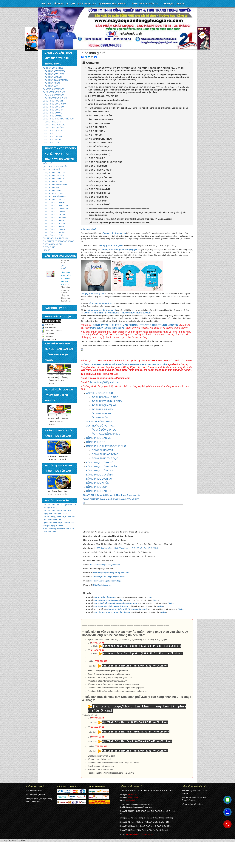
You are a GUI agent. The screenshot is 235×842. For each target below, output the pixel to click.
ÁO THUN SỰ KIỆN (53, 77)
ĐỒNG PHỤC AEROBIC (55, 125)
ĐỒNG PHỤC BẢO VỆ (52, 113)
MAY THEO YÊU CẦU (52, 169)
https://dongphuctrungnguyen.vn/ (112, 681)
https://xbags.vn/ (103, 759)
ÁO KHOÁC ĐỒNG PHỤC (54, 92)
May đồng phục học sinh (55, 217)
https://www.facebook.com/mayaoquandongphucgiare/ (123, 691)
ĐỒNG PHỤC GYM (53, 122)
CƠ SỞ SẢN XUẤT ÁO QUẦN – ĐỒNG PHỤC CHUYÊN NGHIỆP (111, 499)
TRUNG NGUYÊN (143, 313)
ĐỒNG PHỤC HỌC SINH (53, 101)
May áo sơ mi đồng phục (55, 199)
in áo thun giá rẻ (88, 229)
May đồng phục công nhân (56, 208)
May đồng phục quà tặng (55, 202)
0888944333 (130, 800)
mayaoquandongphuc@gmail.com (105, 564)
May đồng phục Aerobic (55, 226)
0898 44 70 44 (97, 727)
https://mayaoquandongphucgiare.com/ (115, 677)
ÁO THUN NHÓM (52, 83)
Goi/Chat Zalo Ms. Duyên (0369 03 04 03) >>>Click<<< (142, 645)
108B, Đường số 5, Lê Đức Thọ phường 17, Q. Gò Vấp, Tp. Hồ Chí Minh (127, 548)
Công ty (105, 249)
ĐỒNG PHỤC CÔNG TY (53, 110)
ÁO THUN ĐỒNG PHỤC (53, 68)
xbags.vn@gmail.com (105, 756)
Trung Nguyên (130, 249)
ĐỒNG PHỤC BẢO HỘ (52, 116)
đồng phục (93, 310)
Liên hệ (181, 4)
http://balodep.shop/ (102, 585)
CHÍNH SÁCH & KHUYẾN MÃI (145, 4)
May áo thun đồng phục (55, 172)
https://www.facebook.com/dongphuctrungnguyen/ (121, 687)
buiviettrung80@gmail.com (104, 382)
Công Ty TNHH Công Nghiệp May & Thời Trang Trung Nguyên (111, 495)
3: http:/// (105, 581)
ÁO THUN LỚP (51, 86)
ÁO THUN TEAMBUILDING (56, 80)
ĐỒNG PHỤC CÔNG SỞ (53, 107)
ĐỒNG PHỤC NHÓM (52, 140)
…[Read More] (65, 301)
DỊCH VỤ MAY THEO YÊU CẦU (112, 4)
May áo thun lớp (52, 187)
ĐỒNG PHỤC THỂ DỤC (55, 128)
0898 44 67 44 (97, 737)
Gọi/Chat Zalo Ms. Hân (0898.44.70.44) (127, 731)
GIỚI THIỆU (48, 163)
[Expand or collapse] (189, 62)
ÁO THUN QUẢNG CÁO (55, 71)
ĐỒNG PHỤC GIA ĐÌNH (53, 137)
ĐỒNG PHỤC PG (50, 134)
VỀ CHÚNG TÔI (61, 4)
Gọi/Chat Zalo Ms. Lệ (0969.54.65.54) (126, 722)
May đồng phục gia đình (55, 232)
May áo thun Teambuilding (56, 184)
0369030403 (132, 795)
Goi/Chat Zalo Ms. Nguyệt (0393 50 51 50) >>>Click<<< (142, 653)
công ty (105, 233)
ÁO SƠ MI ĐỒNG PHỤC (53, 89)
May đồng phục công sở (55, 229)
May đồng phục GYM (54, 235)
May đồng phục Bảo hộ (55, 214)
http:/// (108, 577)
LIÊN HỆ (46, 250)
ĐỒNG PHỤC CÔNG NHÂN (54, 104)
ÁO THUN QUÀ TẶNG (54, 74)
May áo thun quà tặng (54, 175)
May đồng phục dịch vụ (55, 223)
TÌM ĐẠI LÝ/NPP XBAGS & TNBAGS (58, 241)
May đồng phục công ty (55, 211)
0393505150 (133, 797)
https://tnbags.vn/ (105, 769)
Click (149, 597)
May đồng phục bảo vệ (54, 220)
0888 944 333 (101, 661)
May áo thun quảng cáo (55, 178)
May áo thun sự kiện (53, 181)
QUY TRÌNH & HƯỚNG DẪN (83, 4)
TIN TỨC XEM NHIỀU (52, 244)
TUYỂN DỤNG (167, 4)
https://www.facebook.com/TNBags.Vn (116, 773)
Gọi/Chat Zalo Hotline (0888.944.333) (126, 665)
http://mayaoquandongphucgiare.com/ (111, 573)
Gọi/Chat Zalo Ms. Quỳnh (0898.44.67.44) (128, 741)
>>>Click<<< (160, 665)
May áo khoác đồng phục (56, 196)
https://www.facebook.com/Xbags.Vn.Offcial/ (119, 762)
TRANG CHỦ (45, 4)
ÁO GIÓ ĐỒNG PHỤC (54, 95)
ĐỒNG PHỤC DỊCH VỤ (53, 131)
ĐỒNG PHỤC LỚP (51, 143)
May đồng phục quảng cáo (56, 205)
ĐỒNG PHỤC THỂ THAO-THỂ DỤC (58, 119)
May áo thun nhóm (53, 190)
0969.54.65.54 (97, 718)
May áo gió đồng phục (54, 193)
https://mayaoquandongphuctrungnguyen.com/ (118, 684)
